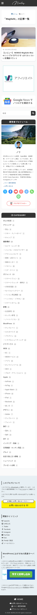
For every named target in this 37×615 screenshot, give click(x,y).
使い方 (8, 406)
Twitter (5, 526)
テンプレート (11, 328)
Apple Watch (11, 389)
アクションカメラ (13, 254)
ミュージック (9, 461)
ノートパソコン (12, 319)
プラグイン (10, 336)
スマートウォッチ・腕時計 (16, 282)
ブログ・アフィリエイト (15, 373)
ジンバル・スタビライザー (16, 250)
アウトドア (8, 225)
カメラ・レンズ (12, 246)
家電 (6, 307)
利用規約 (26, 587)
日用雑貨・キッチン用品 (13, 448)
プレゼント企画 (10, 465)
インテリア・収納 (11, 443)
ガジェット (8, 274)
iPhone (9, 393)
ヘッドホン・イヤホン (14, 299)
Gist (5, 538)
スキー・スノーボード (14, 233)
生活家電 (9, 311)
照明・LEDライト (13, 258)
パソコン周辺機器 (13, 295)
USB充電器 (10, 287)
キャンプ (9, 237)
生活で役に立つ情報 (12, 456)
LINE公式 (6, 524)
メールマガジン (9, 543)
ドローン (9, 266)
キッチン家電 (11, 315)
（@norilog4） (14, 487)
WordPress (9, 323)
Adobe (8, 414)
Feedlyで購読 (8, 540)
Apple (6, 377)
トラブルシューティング (15, 340)
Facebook (6, 529)
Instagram (7, 532)
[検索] (33, 113)
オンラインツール (13, 365)
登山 (8, 229)
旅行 (6, 426)
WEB (6, 348)
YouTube (6, 535)
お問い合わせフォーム (19, 603)
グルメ (7, 452)
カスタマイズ (11, 332)
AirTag (8, 385)
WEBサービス (11, 357)
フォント (9, 422)
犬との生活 (8, 221)
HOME (19, 599)
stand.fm (6, 521)
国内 (8, 431)
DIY (6, 439)
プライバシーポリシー (15, 587)
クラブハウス (9, 344)
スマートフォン (12, 278)
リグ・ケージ (11, 270)
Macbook (9, 402)
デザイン (7, 410)
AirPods (9, 381)
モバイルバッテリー (13, 291)
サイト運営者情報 (19, 606)
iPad (8, 397)
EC (7, 353)
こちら (23, 489)
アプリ (9, 361)
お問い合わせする (18, 503)
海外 (8, 435)
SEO (8, 369)
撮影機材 (8, 241)
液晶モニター (11, 262)
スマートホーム (12, 303)
